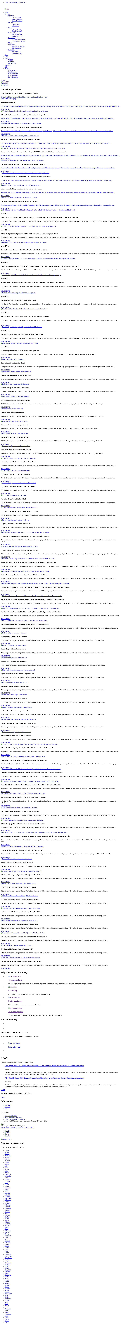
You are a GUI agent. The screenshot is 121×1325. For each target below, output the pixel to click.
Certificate (11, 61)
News (6, 55)
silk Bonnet (15, 26)
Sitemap (12, 1127)
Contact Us (8, 65)
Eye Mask (11, 15)
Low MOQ (12, 991)
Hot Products (5, 1127)
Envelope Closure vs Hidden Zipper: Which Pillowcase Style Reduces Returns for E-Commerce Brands (44, 1066)
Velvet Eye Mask (17, 21)
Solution (7, 68)
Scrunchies (36, 97)
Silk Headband (16, 51)
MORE (3, 1090)
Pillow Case (12, 33)
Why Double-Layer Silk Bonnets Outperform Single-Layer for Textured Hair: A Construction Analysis (44, 1078)
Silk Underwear (13, 73)
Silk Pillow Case (17, 34)
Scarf (9, 27)
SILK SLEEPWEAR (18, 41)
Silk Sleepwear (12, 72)
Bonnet (10, 22)
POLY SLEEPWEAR (18, 39)
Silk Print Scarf (16, 29)
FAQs (6, 56)
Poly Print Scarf (17, 31)
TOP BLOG (19, 1127)
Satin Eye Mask (17, 19)
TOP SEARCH (29, 1127)
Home (6, 12)
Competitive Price (15, 980)
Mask (10, 43)
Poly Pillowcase (13, 75)
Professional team (15, 1001)
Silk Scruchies (16, 48)
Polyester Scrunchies (18, 46)
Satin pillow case (14, 1047)
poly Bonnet (15, 24)
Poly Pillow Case (17, 36)
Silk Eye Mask (16, 17)
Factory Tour (12, 63)
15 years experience (15, 1012)
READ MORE (5, 109)
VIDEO (10, 60)
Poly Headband (16, 53)
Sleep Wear (11, 38)
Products (7, 14)
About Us (7, 58)
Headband (11, 50)
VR (6, 67)
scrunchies (11, 44)
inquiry (3, 1097)
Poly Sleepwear (13, 77)
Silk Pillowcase (12, 70)
